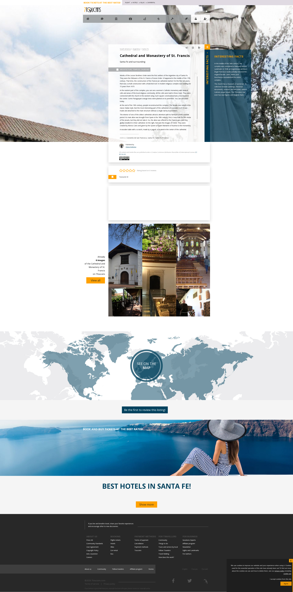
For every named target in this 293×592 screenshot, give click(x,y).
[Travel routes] (145, 20)
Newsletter (187, 547)
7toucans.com (98, 580)
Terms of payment (141, 540)
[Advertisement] (159, 203)
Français (194, 569)
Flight (127, 3)
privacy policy (279, 571)
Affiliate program (189, 543)
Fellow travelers (118, 569)
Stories (151, 569)
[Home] (88, 20)
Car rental (151, 3)
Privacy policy (109, 584)
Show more (146, 504)
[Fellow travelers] (158, 20)
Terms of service (92, 584)
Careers (89, 557)
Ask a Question (92, 554)
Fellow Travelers (165, 550)
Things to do (163, 543)
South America (125, 49)
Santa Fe (145, 49)
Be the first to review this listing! (144, 410)
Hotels (135, 3)
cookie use (287, 574)
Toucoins (137, 550)
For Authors (187, 554)
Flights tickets (115, 540)
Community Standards (94, 543)
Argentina (136, 49)
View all (95, 280)
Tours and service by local (168, 547)
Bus (111, 554)
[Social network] (102, 20)
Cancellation (139, 543)
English (184, 569)
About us (88, 569)
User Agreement (92, 547)
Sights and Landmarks (191, 550)
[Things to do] (116, 20)
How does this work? (166, 557)
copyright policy (145, 588)
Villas (142, 3)
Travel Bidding (164, 554)
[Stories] (186, 20)
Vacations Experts (189, 540)
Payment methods (141, 547)
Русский (205, 569)
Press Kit (89, 540)
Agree (286, 584)
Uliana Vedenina (131, 147)
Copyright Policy (92, 550)
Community (163, 540)
